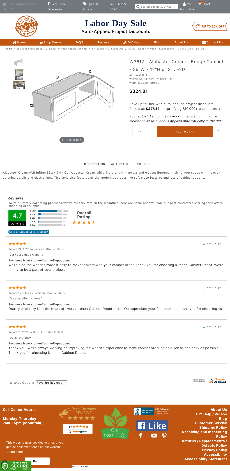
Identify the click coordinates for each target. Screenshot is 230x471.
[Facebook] (141, 435)
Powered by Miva (80, 466)
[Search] (138, 6)
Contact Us (214, 42)
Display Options (22, 382)
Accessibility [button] (215, 454)
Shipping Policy (213, 427)
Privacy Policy (214, 450)
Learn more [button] (15, 451)
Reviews (103, 42)
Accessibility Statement (205, 459)
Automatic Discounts (130, 164)
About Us (181, 42)
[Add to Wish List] (218, 131)
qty (139, 131)
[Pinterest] (164, 435)
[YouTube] (154, 435)
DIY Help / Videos (211, 414)
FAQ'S (79, 42)
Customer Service (211, 423)
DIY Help (133, 42)
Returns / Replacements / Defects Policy (204, 443)
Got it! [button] (37, 461)
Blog (157, 42)
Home (21, 42)
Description (94, 164)
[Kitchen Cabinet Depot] (26, 26)
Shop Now (51, 42)
